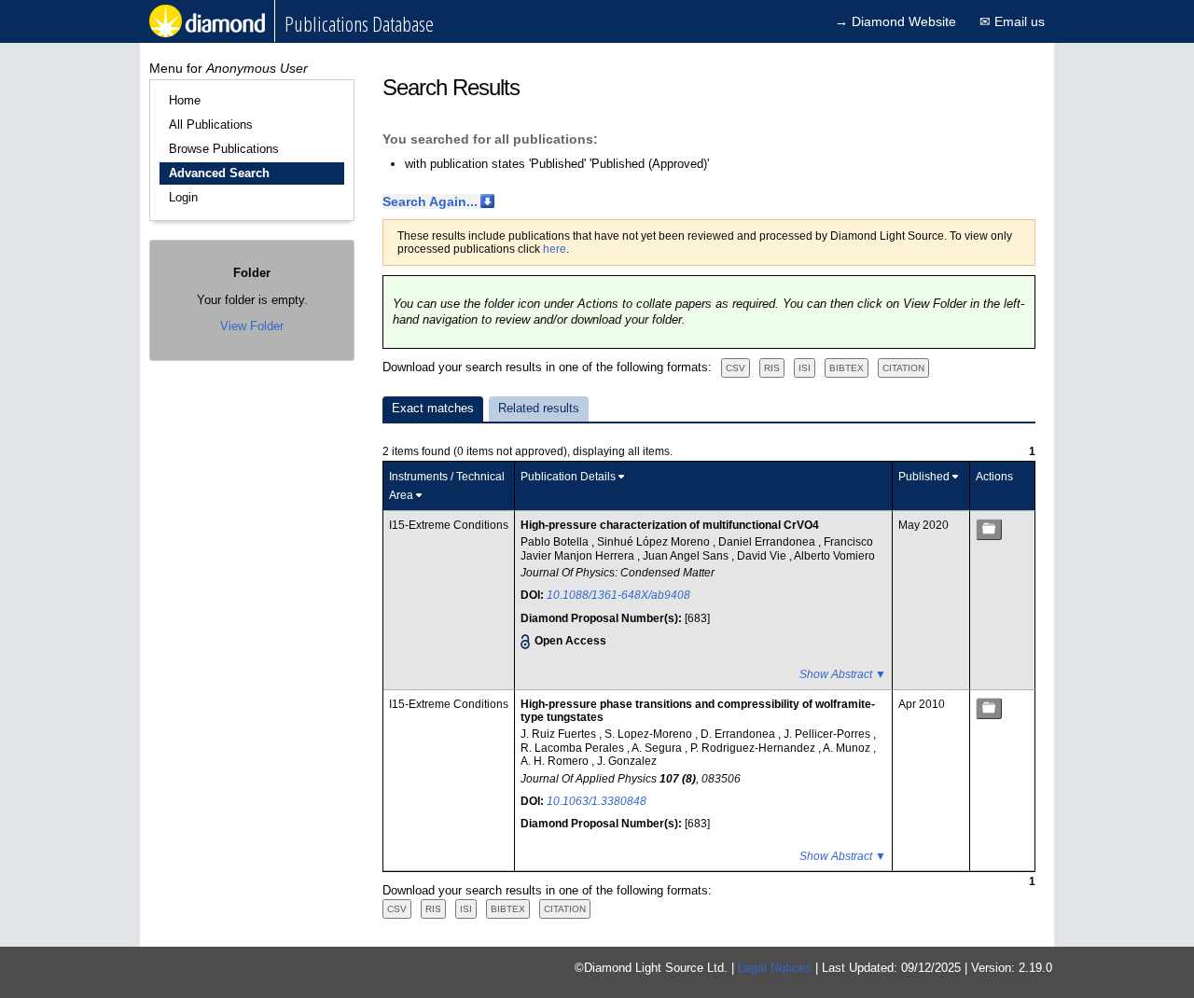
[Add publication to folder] (989, 529)
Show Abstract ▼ (842, 674)
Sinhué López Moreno (655, 541)
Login (183, 197)
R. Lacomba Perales (574, 748)
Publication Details (568, 476)
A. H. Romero (556, 761)
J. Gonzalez (627, 761)
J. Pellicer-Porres (828, 734)
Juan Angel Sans (687, 555)
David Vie (763, 555)
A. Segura (658, 748)
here (554, 249)
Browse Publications (224, 149)
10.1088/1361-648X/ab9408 (618, 595)
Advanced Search (219, 173)
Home (185, 100)
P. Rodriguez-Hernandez (754, 748)
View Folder (252, 326)
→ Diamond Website (895, 21)
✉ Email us (1012, 21)
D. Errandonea (739, 734)
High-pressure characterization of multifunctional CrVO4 (670, 525)
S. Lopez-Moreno (649, 734)
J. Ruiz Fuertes (560, 734)
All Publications (211, 125)
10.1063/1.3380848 (596, 801)
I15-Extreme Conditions (448, 525)
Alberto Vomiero (834, 555)
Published (924, 476)
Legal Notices (775, 968)
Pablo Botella (556, 541)
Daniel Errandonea (768, 541)
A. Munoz (848, 748)
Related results (538, 408)
